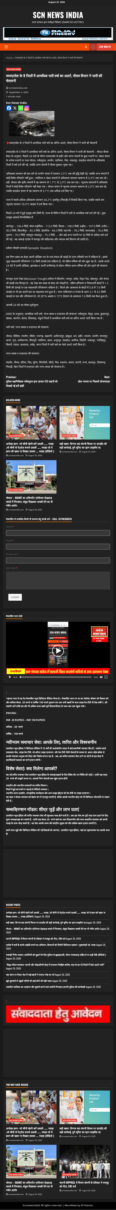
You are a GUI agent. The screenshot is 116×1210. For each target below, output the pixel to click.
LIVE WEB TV (105, 47)
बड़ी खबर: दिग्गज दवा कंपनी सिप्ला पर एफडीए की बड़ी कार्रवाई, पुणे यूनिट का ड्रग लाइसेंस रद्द (83, 445)
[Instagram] (26, 108)
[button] (6, 47)
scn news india (58, 14)
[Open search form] (86, 47)
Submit (15, 597)
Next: (94, 379)
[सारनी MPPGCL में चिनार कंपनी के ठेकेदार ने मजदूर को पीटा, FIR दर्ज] (85, 1161)
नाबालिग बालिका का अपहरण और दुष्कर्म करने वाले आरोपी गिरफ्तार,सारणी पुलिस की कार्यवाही (45, 987)
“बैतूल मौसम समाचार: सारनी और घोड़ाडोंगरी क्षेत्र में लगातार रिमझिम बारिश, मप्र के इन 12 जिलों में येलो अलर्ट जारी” (55, 964)
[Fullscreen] (106, 677)
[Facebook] (9, 108)
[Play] (9, 677)
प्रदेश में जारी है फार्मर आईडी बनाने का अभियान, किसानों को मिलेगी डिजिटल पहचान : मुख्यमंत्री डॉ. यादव (51, 945)
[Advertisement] (58, 873)
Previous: (32, 381)
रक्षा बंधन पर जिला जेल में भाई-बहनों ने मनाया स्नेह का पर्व (30, 974)
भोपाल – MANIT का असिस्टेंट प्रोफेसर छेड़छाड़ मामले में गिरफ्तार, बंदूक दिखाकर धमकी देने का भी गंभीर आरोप (29, 501)
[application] (58, 651)
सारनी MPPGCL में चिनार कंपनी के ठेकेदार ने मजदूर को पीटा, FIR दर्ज (35, 938)
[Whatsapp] (20, 108)
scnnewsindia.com (18, 87)
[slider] (55, 677)
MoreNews (71, 1205)
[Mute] (101, 677)
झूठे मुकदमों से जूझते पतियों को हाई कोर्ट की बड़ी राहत (29, 981)
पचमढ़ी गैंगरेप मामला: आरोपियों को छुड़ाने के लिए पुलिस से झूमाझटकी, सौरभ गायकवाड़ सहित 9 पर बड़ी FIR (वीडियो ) (56, 954)
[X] (15, 108)
